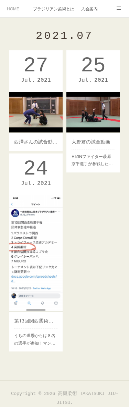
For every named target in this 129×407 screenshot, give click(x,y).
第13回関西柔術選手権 (35, 320)
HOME (13, 8)
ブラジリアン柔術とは (53, 8)
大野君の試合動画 (91, 141)
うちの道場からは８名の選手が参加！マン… (34, 339)
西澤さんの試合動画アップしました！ (35, 141)
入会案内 (89, 8)
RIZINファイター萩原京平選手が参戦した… (92, 160)
